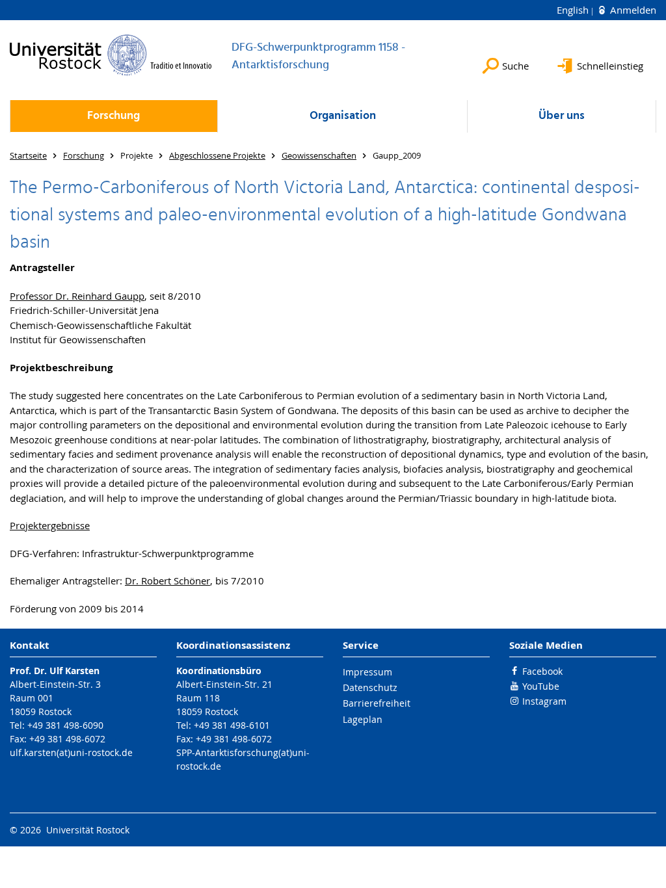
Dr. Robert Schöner (167, 580)
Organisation (343, 116)
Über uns (562, 116)
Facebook (542, 671)
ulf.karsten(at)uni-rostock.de (71, 752)
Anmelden (631, 9)
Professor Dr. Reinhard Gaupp (77, 295)
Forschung (113, 116)
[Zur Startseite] (111, 55)
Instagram (544, 701)
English (574, 9)
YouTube (540, 686)
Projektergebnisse (50, 525)
